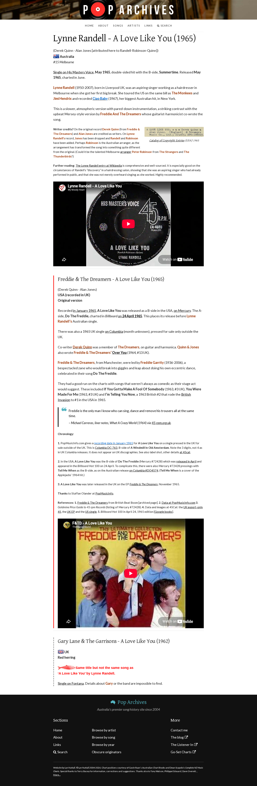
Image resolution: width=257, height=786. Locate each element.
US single (91, 511)
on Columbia (114, 331)
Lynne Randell (79, 38)
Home (57, 730)
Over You (119, 352)
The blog (177, 737)
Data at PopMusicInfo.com (178, 502)
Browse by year (103, 745)
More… (57, 774)
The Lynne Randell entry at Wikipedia (99, 165)
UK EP (71, 511)
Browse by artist (104, 730)
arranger (125, 151)
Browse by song (103, 737)
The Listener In (182, 745)
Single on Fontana (71, 683)
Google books (163, 511)
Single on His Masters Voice (73, 72)
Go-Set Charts (181, 752)
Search (62, 752)
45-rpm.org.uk (161, 423)
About (57, 737)
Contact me (179, 730)
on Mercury (182, 310)
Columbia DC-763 (106, 447)
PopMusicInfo (104, 493)
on (130, 316)
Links (57, 745)
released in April (186, 461)
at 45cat (185, 452)
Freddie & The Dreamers (92, 502)
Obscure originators (106, 752)
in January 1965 (84, 310)
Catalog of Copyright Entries (166, 140)
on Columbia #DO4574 (143, 470)
